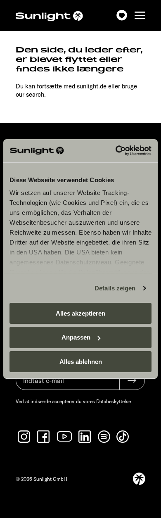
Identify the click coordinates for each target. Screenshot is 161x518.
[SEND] (132, 380)
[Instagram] (25, 436)
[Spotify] (104, 436)
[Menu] (140, 15)
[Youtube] (64, 436)
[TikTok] (123, 436)
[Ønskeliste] (122, 15)
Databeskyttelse (113, 401)
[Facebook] (44, 436)
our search (30, 94)
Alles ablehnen (80, 361)
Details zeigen (115, 288)
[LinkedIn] (85, 436)
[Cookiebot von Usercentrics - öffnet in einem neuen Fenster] (116, 150)
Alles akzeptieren (80, 312)
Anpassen (76, 337)
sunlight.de (92, 86)
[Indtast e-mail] (67, 384)
